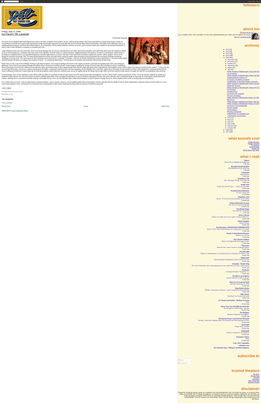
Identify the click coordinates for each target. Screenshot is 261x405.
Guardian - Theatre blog (240, 264)
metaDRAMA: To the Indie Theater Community (242, 81)
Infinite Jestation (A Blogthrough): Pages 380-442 (243, 71)
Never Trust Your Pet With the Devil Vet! (235, 306)
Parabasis (245, 270)
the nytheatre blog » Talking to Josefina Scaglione (231, 348)
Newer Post (6, 106)
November (231, 61)
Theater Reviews (253, 142)
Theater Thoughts (253, 144)
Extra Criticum (244, 215)
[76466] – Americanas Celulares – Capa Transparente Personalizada (227, 290)
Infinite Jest (255, 148)
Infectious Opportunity (234, 112)
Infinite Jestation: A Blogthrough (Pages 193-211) (243, 102)
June (229, 118)
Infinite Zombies (243, 221)
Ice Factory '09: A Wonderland (237, 106)
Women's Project (253, 382)
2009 (227, 57)
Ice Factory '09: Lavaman (15, 34)
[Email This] (3, 88)
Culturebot (245, 172)
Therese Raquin (232, 108)
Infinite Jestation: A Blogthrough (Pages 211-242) (243, 97)
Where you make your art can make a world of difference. (230, 217)
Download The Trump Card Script (238, 296)
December (231, 59)
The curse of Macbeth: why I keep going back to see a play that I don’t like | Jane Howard (220, 265)
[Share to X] (6, 88)
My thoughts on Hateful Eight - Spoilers (236, 308)
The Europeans (232, 110)
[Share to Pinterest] (10, 88)
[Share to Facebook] (8, 88)
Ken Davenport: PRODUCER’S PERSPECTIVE (232, 227)
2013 (227, 49)
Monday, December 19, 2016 (239, 284)
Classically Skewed (233, 85)
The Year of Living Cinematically (238, 205)
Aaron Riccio (246, 33)
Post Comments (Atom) (20, 111)
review (11, 94)
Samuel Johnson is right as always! (238, 278)
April (229, 122)
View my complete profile (242, 37)
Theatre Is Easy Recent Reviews (237, 233)
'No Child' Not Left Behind (241, 211)
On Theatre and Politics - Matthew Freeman (233, 300)
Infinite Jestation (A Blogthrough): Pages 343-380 (243, 75)
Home (86, 106)
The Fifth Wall (244, 252)
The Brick (256, 374)
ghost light (245, 325)
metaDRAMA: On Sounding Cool (238, 114)
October (230, 63)
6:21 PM (19, 91)
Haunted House (232, 91)
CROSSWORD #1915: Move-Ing (238, 168)
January (230, 128)
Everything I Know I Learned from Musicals (233, 318)
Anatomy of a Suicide (242, 235)
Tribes (247, 339)
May (229, 120)
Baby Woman (245, 174)
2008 (227, 130)
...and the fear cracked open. (236, 116)
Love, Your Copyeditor (241, 343)
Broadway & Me (243, 178)
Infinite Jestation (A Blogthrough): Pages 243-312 (243, 87)
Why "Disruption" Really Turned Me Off (236, 180)
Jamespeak (245, 331)
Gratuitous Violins (242, 337)
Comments (183, 363)
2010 (227, 55)
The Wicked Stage (242, 209)
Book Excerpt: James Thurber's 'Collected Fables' (233, 247)
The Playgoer (244, 312)
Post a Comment (7, 102)
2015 (247, 302)
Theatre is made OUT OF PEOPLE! (237, 332)
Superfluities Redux (242, 288)
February (230, 126)
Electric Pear (255, 376)
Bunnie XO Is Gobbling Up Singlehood (237, 162)
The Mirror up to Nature (240, 276)
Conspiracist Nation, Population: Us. (237, 272)
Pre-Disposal (231, 89)
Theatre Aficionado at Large (239, 203)
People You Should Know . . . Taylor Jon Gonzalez (233, 186)
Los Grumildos (232, 73)
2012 (227, 51)
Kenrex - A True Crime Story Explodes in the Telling (232, 198)
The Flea (256, 377)
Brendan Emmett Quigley (240, 166)
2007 (227, 132)
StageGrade (245, 258)
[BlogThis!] (4, 88)
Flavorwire (245, 245)
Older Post (165, 106)
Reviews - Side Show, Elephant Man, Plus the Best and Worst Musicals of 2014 (223, 320)
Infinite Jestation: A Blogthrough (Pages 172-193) (243, 103)
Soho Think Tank (253, 381)
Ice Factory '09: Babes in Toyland (238, 79)
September (231, 65)
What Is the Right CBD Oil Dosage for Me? (235, 241)
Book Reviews (254, 147)
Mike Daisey (245, 294)
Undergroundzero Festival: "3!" (237, 77)
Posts (181, 360)
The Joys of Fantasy (234, 96)
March (229, 124)
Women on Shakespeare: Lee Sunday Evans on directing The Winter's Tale (225, 253)
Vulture (246, 160)
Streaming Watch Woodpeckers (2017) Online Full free (231, 259)
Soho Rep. (255, 379)
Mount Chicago (244, 223)
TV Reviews (255, 145)
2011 (227, 53)
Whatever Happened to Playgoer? (238, 314)
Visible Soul (245, 185)
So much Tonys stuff (242, 192)
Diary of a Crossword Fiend (239, 282)
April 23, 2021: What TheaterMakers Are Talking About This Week (228, 229)
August (230, 67)
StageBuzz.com (243, 197)
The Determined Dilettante (240, 191)
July (229, 69)
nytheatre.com (244, 345)
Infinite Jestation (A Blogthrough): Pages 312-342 (243, 83)
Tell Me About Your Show (251, 150)
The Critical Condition (241, 239)
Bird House (230, 100)
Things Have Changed (242, 326)
